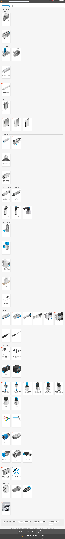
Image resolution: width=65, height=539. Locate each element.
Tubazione (7, 521)
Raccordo (10, 521)
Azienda (15, 6)
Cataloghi (24, 6)
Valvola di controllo (14, 521)
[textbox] (18, 1)
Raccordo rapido (57, 521)
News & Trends (30, 6)
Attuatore (30, 521)
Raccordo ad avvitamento (21, 521)
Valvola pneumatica (26, 521)
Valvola (4, 521)
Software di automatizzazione (51, 521)
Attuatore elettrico (50, 524)
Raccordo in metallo (43, 521)
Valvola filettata (35, 521)
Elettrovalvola (39, 521)
